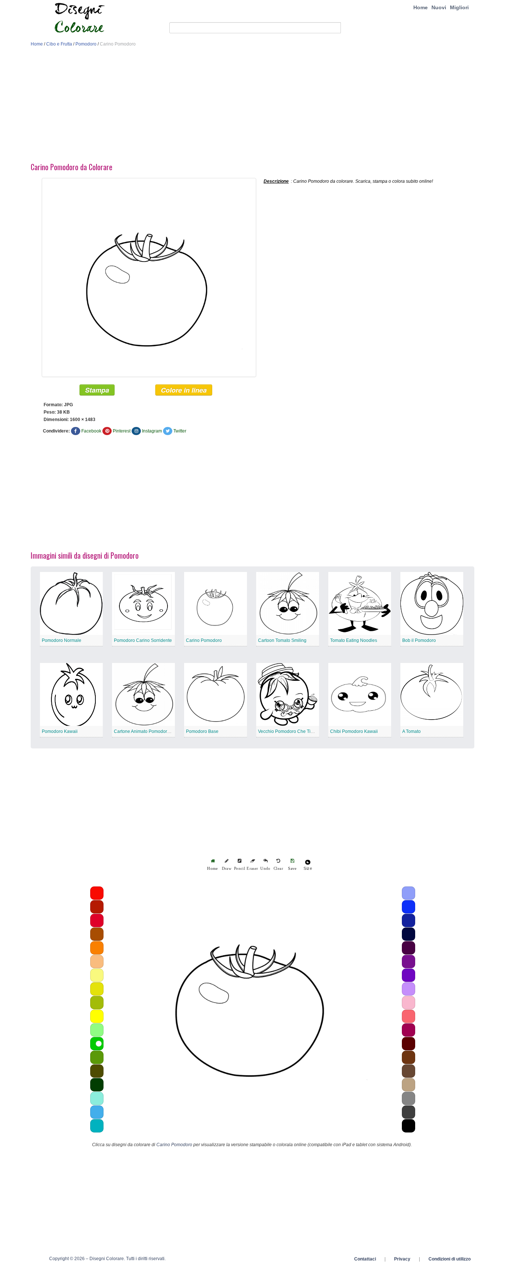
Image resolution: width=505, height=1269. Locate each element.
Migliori (459, 7)
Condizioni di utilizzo (449, 1259)
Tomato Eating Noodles (353, 640)
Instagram (152, 431)
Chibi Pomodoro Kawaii (354, 731)
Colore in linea (184, 390)
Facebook (91, 431)
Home (420, 7)
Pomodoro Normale (61, 640)
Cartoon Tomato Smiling (282, 640)
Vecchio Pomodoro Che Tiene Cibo (293, 731)
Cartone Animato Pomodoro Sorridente (153, 731)
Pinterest (122, 431)
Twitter (179, 431)
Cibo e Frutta (59, 44)
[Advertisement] (252, 106)
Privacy (402, 1259)
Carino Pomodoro (204, 640)
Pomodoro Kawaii (60, 731)
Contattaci (365, 1259)
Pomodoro (85, 44)
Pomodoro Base (202, 731)
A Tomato (411, 731)
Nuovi (438, 7)
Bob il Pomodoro (419, 640)
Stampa (97, 390)
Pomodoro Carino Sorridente (143, 640)
